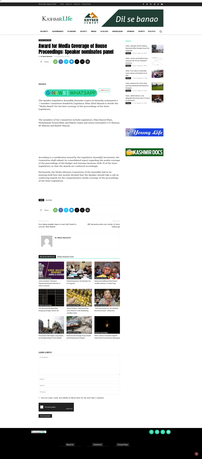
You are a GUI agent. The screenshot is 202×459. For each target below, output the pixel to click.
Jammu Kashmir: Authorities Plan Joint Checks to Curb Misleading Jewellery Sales (78, 310)
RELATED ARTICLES (47, 257)
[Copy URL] (77, 61)
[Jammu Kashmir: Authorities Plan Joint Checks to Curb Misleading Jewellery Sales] (79, 297)
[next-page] (43, 342)
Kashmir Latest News (44, 40)
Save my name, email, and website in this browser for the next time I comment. (72, 398)
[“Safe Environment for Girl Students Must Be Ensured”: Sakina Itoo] (107, 297)
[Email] (82, 61)
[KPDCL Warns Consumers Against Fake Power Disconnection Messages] (107, 325)
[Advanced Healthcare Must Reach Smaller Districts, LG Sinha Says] (107, 270)
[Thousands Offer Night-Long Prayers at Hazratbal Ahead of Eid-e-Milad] (51, 325)
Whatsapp (83, 93)
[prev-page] (40, 342)
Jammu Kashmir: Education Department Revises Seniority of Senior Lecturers (49, 283)
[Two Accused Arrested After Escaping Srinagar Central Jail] (51, 297)
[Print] (87, 61)
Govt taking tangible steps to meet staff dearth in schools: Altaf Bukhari (57, 225)
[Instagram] (147, 4)
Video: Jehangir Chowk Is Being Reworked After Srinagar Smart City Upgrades (137, 48)
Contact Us (98, 445)
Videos (128, 53)
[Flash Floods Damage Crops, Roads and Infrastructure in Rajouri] (79, 325)
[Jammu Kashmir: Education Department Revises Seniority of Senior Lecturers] (51, 270)
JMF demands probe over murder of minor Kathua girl (103, 225)
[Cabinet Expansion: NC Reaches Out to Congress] (79, 270)
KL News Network (46, 56)
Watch (128, 41)
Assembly (49, 200)
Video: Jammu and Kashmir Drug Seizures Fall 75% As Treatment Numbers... (137, 60)
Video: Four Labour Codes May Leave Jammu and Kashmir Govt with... (136, 73)
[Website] (154, 4)
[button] (160, 31)
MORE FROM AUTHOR (65, 257)
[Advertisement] (79, 74)
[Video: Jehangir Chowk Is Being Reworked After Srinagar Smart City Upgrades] (157, 49)
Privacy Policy (123, 445)
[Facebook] (143, 4)
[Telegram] (71, 61)
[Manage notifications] (196, 454)
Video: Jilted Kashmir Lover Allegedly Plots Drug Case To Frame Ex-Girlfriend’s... (138, 98)
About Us (70, 445)
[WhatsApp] (158, 4)
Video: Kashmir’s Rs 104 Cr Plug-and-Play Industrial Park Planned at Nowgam (137, 85)
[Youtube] (161, 4)
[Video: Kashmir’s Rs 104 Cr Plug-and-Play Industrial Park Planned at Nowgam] (157, 86)
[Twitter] (150, 4)
